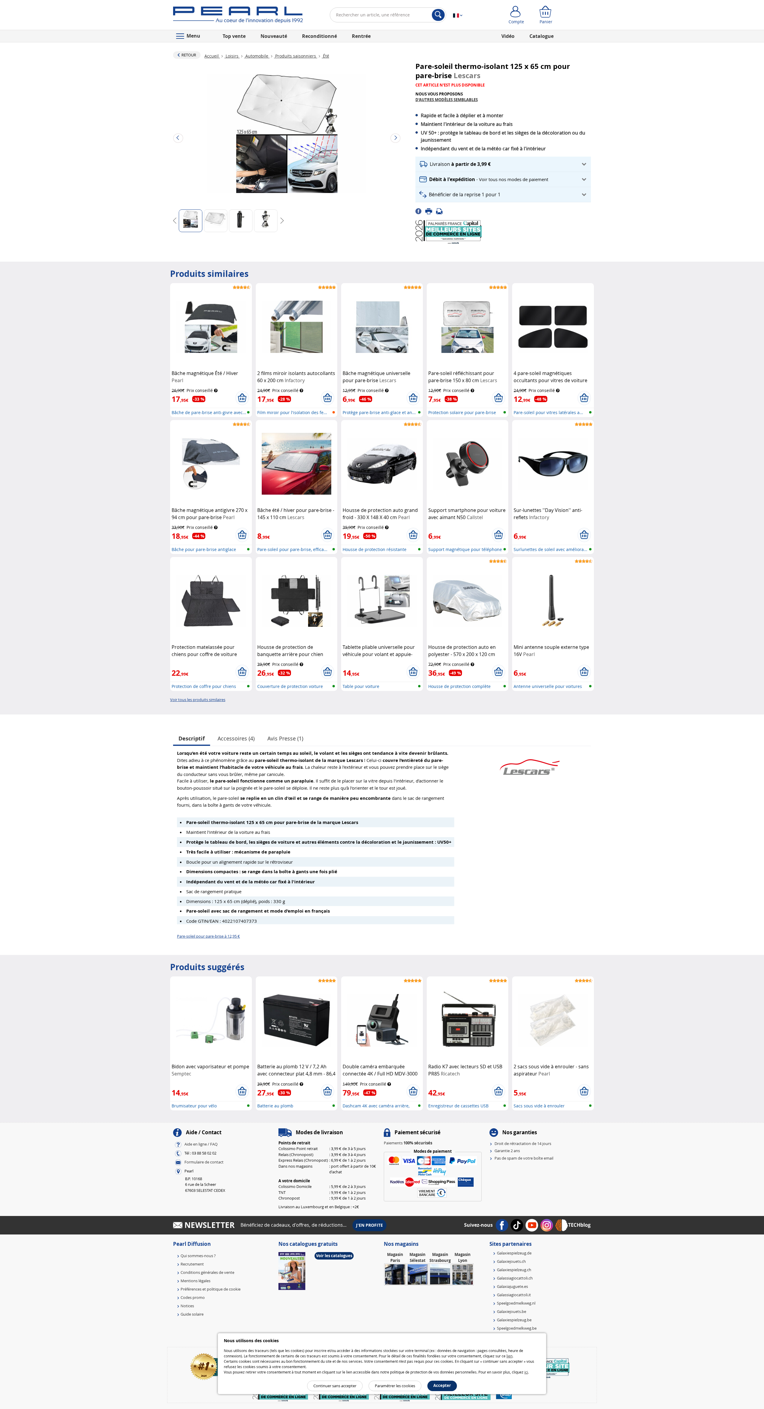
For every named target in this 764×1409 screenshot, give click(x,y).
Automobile (256, 56)
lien (509, 1356)
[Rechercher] (438, 15)
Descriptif (191, 738)
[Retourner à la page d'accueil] (238, 16)
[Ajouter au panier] (242, 398)
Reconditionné (319, 36)
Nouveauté (274, 36)
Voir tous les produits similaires (197, 699)
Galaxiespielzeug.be (514, 1319)
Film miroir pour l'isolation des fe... (292, 412)
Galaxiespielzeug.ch (514, 1269)
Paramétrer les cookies (395, 1385)
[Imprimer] (430, 211)
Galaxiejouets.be (511, 1311)
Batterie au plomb (275, 1106)
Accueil (212, 56)
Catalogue (541, 36)
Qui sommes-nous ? (198, 1255)
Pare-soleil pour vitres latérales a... (548, 412)
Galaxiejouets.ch (511, 1261)
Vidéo (508, 36)
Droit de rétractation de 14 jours (523, 1143)
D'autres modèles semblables (446, 99)
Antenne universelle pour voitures (548, 686)
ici (526, 1372)
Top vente (234, 36)
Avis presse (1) (285, 738)
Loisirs (232, 56)
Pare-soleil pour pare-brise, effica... (292, 549)
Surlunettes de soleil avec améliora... (550, 549)
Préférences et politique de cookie (211, 1289)
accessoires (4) (236, 738)
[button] (503, 164)
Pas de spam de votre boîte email (524, 1158)
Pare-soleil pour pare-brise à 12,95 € (208, 936)
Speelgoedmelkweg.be (517, 1328)
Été (325, 56)
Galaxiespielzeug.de (514, 1253)
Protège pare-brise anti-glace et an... (379, 412)
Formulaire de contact (204, 1162)
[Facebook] (420, 211)
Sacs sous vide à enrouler (539, 1106)
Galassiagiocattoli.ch (515, 1278)
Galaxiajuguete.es (512, 1286)
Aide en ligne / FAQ (201, 1144)
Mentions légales (195, 1280)
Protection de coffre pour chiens (204, 686)
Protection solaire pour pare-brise (462, 412)
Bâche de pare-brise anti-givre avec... (209, 412)
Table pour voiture (361, 686)
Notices (187, 1305)
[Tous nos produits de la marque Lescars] (530, 764)
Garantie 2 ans (507, 1150)
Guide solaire (192, 1314)
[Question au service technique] (441, 211)
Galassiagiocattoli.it (514, 1294)
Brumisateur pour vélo (194, 1106)
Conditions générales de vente (207, 1272)
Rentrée (361, 36)
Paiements (408, 1143)
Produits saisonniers (295, 56)
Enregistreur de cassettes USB (458, 1106)
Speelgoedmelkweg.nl (516, 1303)
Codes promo (193, 1297)
